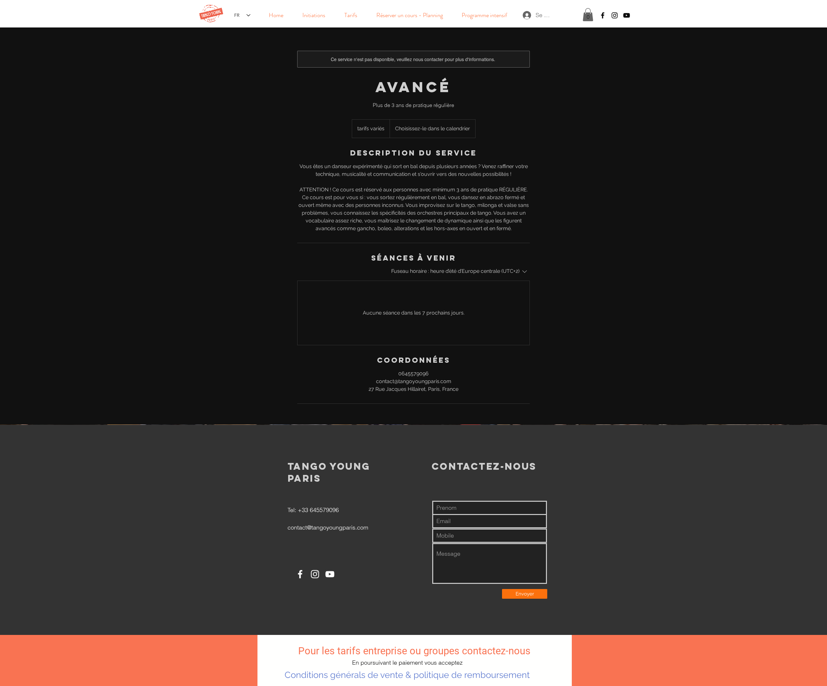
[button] (587, 14)
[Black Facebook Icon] (603, 15)
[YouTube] (329, 574)
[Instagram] (314, 574)
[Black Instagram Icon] (615, 15)
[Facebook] (300, 574)
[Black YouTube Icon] (627, 15)
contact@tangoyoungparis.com (328, 527)
